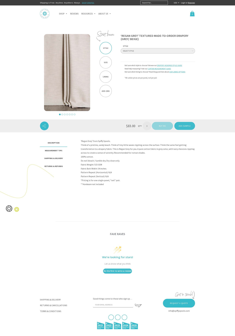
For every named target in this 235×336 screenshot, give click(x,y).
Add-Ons (106, 91)
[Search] (170, 3)
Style (105, 48)
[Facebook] (111, 317)
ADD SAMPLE (185, 126)
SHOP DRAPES (88, 2)
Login (183, 2)
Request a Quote (179, 303)
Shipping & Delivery (50, 299)
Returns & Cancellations (53, 305)
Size (106, 62)
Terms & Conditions (50, 311)
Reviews (74, 13)
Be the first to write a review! (117, 271)
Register (191, 2)
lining (106, 76)
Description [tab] (53, 143)
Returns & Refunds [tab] (53, 166)
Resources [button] (87, 13)
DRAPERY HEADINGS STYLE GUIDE (169, 65)
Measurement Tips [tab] (53, 150)
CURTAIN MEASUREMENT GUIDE (159, 69)
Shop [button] (61, 13)
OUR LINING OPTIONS (177, 72)
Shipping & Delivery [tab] (53, 158)
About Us (103, 13)
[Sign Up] (138, 305)
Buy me (162, 126)
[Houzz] (124, 317)
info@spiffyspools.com (179, 310)
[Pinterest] (117, 317)
